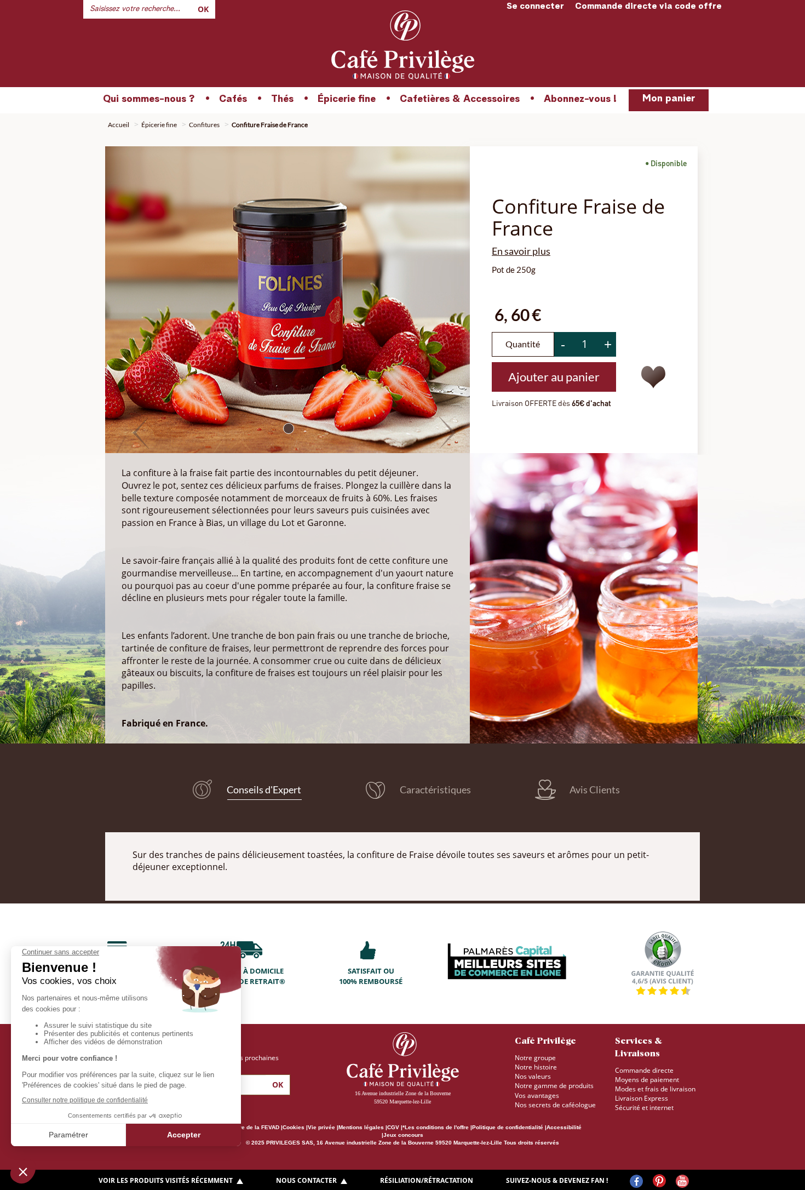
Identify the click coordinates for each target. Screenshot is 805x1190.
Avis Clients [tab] (594, 789)
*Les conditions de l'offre (436, 1127)
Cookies (293, 1127)
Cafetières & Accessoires (460, 99)
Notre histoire (536, 1067)
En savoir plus (521, 251)
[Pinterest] (659, 1181)
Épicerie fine (347, 99)
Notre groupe (535, 1057)
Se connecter (535, 6)
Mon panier (668, 99)
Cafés (233, 99)
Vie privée (321, 1127)
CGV (393, 1127)
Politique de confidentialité (507, 1127)
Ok (203, 9)
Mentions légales (361, 1127)
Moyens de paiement (647, 1079)
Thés (282, 99)
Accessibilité (564, 1127)
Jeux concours (403, 1135)
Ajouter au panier (554, 376)
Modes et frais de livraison (655, 1089)
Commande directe (644, 1070)
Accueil (118, 125)
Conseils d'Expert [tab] (263, 789)
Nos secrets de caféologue (555, 1104)
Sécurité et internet (644, 1107)
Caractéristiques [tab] (434, 789)
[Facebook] (636, 1181)
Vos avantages (537, 1095)
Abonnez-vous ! (580, 99)
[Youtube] (682, 1181)
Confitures (204, 125)
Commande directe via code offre (648, 6)
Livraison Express (641, 1098)
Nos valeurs (533, 1076)
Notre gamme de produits (554, 1085)
